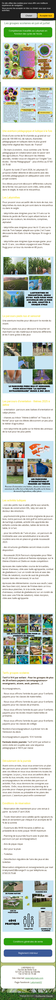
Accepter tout (46, 15)
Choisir (29, 15)
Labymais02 (36, 982)
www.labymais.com (34, 978)
